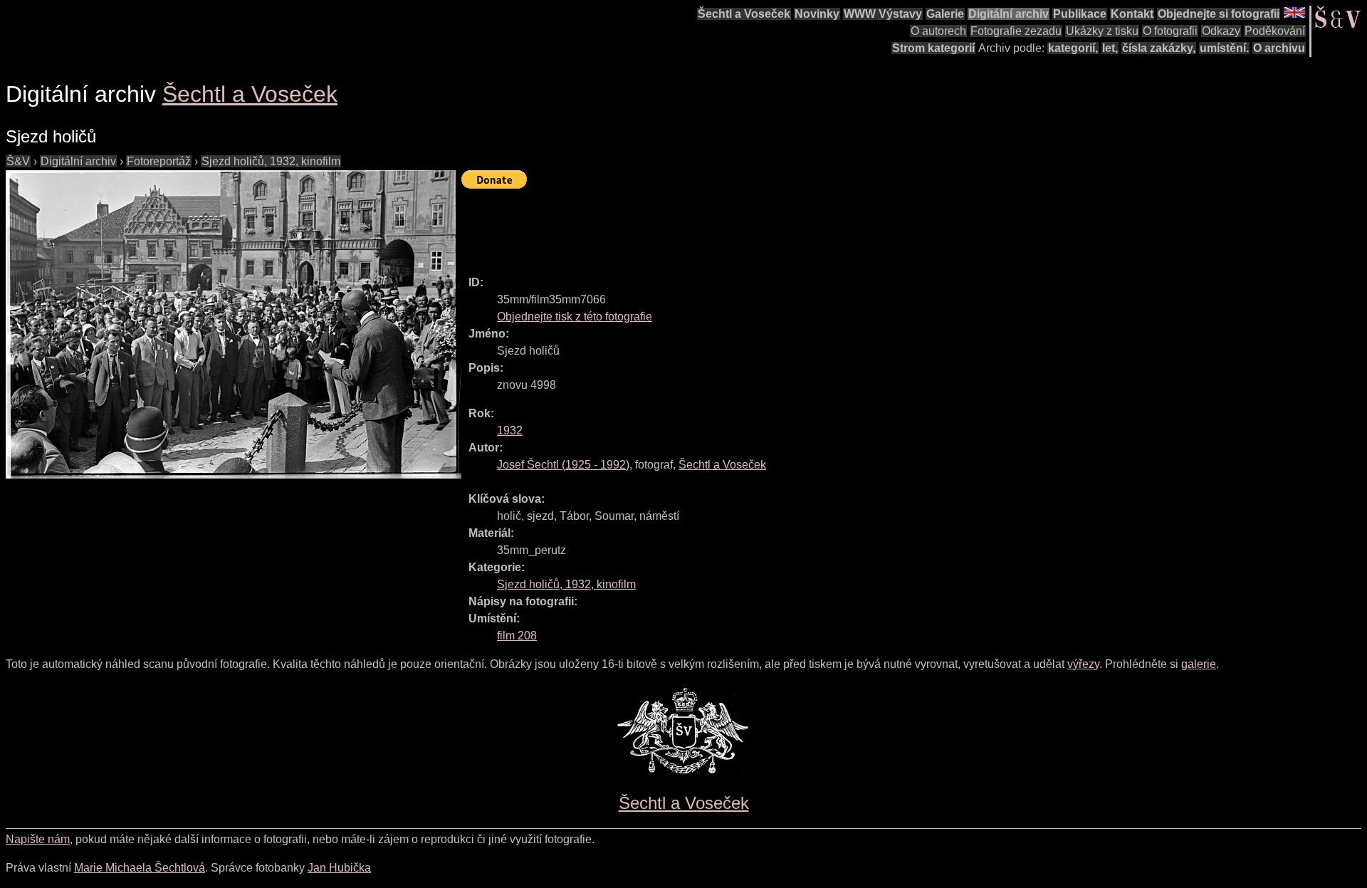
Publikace (1079, 14)
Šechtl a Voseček (744, 14)
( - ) (563, 465)
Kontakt (1132, 14)
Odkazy (1221, 31)
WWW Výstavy (883, 14)
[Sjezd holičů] (233, 324)
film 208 (517, 636)
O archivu (1279, 48)
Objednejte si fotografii (1218, 14)
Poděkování (1275, 31)
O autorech (938, 31)
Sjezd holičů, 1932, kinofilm (270, 161)
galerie (1198, 664)
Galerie (945, 14)
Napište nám (38, 839)
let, (1110, 48)
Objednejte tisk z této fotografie (574, 316)
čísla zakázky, (1158, 48)
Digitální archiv (1008, 14)
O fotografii (1170, 31)
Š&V (18, 161)
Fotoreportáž (159, 161)
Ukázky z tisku (1102, 31)
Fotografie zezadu (1016, 31)
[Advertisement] (720, 226)
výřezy (1083, 664)
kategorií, (1073, 48)
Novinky (817, 14)
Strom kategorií (933, 48)
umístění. (1224, 48)
